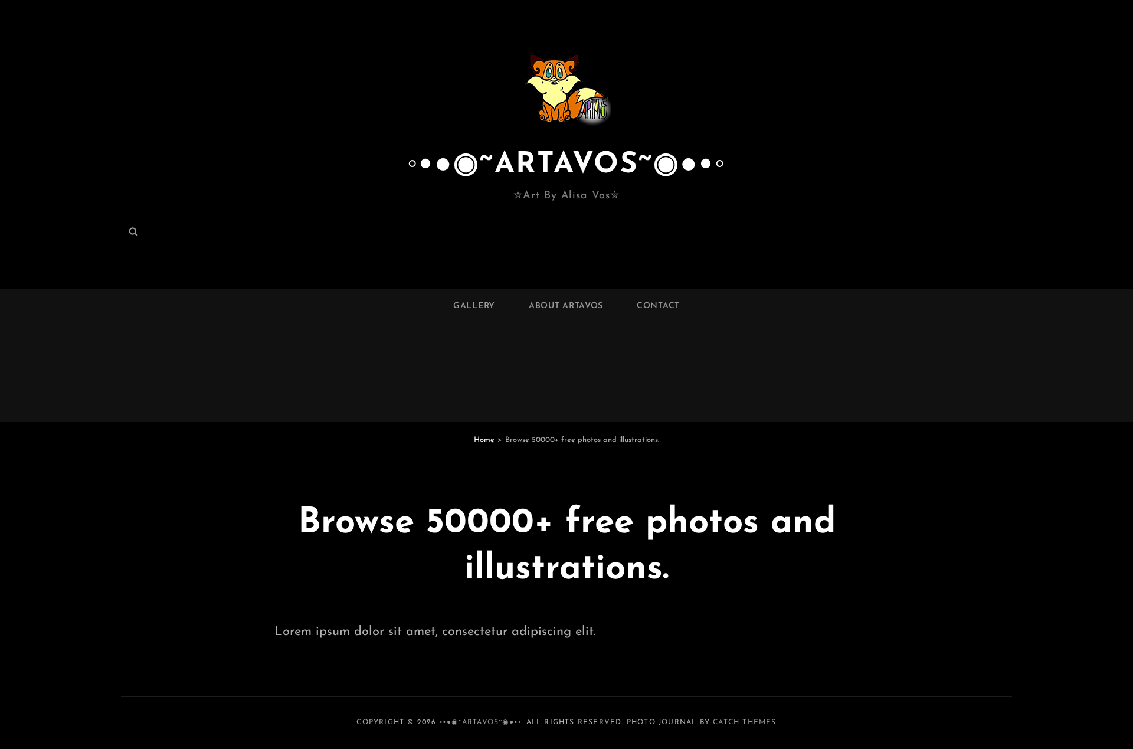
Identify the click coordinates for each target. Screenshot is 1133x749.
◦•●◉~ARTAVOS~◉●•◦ (566, 165)
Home (484, 440)
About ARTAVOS (566, 306)
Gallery (474, 306)
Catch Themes (744, 722)
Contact (658, 306)
